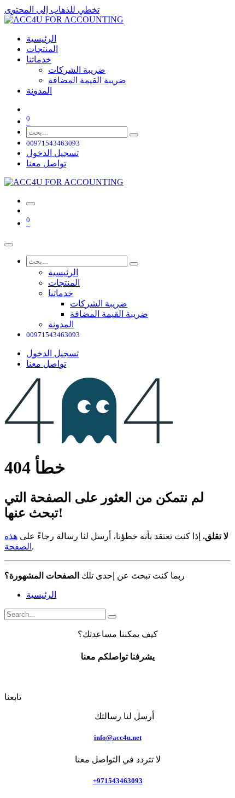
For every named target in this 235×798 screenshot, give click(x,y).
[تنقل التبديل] (30, 203)
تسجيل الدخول (52, 153)
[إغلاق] (8, 244)
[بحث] (134, 134)
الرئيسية (41, 594)
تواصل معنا (46, 163)
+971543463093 (118, 781)
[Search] (112, 616)
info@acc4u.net (118, 737)
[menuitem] (41, 38)
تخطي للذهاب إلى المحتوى (51, 9)
